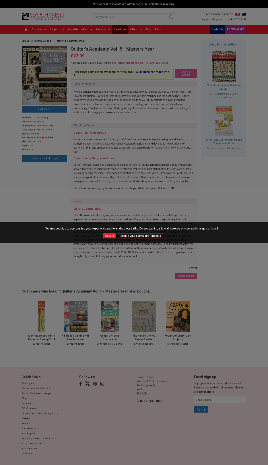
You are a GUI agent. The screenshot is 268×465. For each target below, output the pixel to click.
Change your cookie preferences (140, 236)
